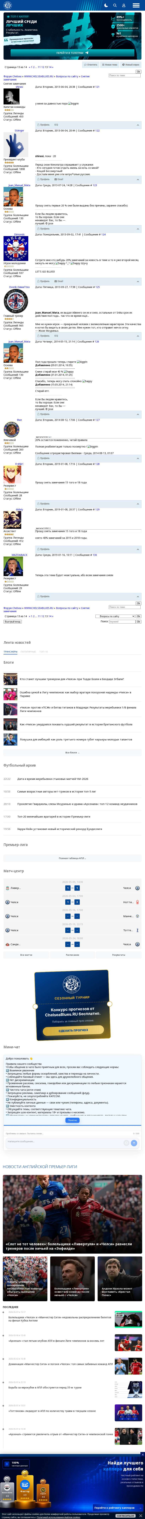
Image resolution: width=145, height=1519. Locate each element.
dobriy (19, 509)
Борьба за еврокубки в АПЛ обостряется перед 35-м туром (45, 1387)
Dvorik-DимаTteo (19, 287)
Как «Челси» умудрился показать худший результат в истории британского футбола (76, 724)
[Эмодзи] (126, 1143)
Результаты (118, 954)
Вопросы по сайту (67, 76)
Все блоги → (72, 752)
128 (97, 464)
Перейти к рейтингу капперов (118, 1507)
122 (97, 130)
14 (49, 67)
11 (39, 67)
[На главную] (8, 5)
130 (95, 555)
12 (42, 67)
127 (97, 420)
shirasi (19, 86)
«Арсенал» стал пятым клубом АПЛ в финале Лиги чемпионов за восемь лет (56, 1340)
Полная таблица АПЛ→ (72, 858)
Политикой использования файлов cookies (58, 1517)
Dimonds (19, 234)
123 (95, 185)
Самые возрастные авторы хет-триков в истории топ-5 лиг (56, 791)
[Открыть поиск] (114, 5)
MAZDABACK (19, 555)
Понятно (72, 1120)
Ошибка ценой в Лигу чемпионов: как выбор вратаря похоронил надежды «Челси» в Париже (75, 694)
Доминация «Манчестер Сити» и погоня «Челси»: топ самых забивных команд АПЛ (60, 1364)
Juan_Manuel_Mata (19, 185)
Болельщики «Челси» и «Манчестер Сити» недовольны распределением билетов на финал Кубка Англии (59, 1319)
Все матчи (26, 954)
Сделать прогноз (73, 1030)
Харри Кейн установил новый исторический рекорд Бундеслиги (59, 829)
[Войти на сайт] (123, 5)
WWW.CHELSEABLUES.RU (38, 76)
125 (97, 287)
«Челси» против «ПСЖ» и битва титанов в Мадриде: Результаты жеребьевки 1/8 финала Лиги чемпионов (78, 709)
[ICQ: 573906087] (56, 336)
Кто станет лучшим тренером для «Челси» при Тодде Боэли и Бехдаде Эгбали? (72, 679)
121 (97, 86)
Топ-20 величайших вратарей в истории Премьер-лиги (53, 816)
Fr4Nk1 (19, 464)
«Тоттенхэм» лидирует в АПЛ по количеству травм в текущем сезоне (52, 1411)
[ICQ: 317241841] (56, 125)
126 (97, 341)
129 (97, 509)
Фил (19, 420)
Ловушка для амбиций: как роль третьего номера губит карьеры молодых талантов (76, 739)
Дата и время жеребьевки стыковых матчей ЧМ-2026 (52, 779)
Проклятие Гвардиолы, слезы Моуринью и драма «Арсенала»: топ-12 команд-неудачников (77, 804)
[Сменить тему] (106, 5)
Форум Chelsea (12, 76)
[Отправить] (134, 1143)
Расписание (72, 954)
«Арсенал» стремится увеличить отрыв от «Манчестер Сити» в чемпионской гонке (60, 1434)
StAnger (19, 130)
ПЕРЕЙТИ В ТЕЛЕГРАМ (69, 53)
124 (103, 234)
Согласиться (125, 1516)
